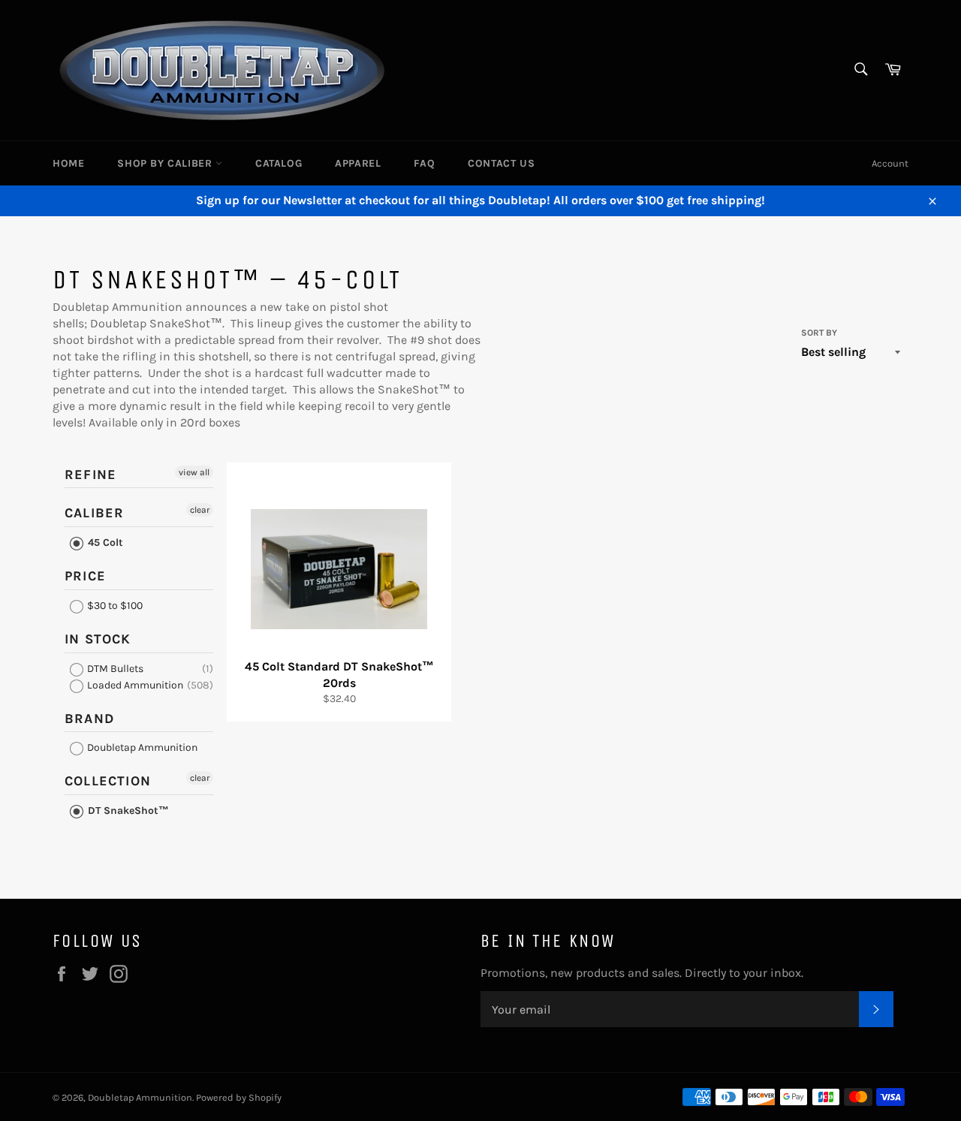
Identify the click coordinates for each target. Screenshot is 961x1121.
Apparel (358, 163)
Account (890, 163)
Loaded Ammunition (134, 685)
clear (199, 510)
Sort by (819, 332)
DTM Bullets (114, 668)
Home (68, 163)
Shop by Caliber (166, 163)
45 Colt (104, 542)
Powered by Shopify (239, 1097)
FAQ (424, 163)
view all (194, 472)
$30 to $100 (114, 605)
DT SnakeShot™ (127, 810)
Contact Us (501, 163)
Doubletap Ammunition (141, 747)
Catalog (278, 163)
